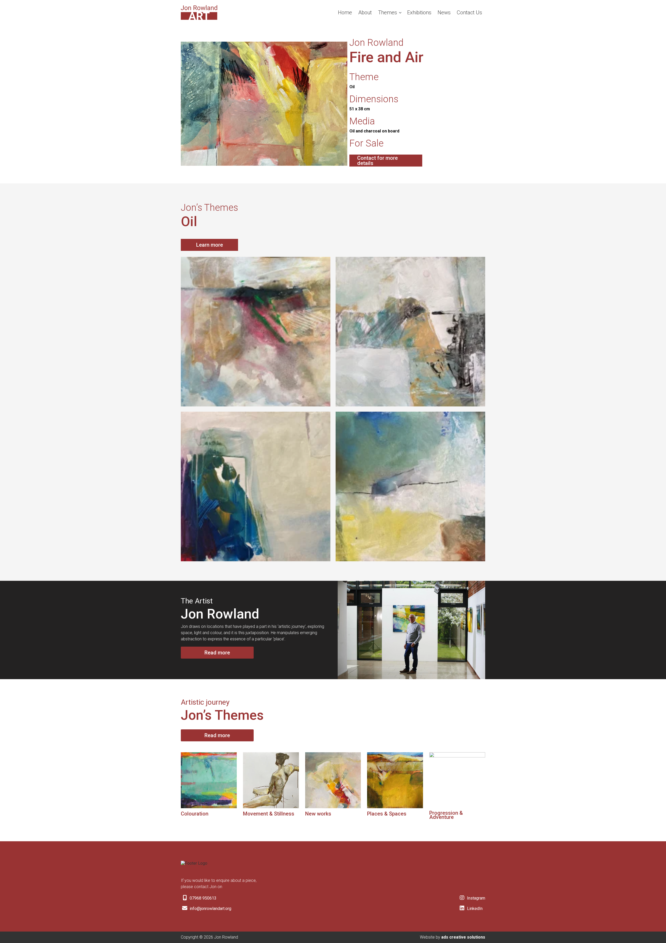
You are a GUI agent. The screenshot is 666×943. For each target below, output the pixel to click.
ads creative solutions (463, 937)
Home (345, 12)
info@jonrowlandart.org (210, 908)
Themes (387, 12)
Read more (217, 652)
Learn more (209, 245)
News (444, 12)
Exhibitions (419, 12)
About (365, 12)
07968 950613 (202, 898)
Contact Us (469, 12)
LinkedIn (474, 908)
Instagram (475, 898)
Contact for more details (377, 160)
